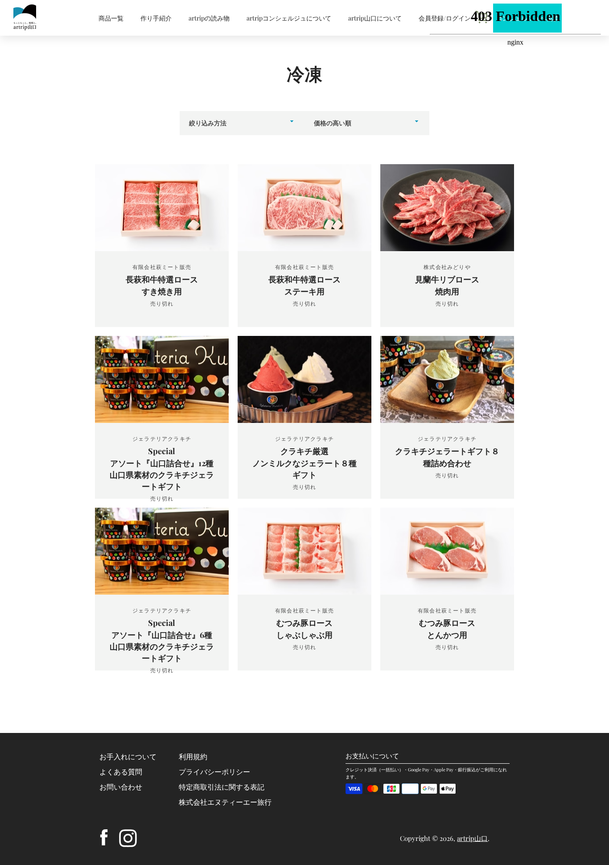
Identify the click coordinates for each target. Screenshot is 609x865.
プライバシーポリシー (214, 771)
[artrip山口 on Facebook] (104, 837)
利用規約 (193, 756)
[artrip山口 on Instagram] (128, 837)
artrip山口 (472, 838)
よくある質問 (120, 771)
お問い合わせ (120, 786)
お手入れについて (127, 756)
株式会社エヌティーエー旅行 (225, 802)
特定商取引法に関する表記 (221, 786)
